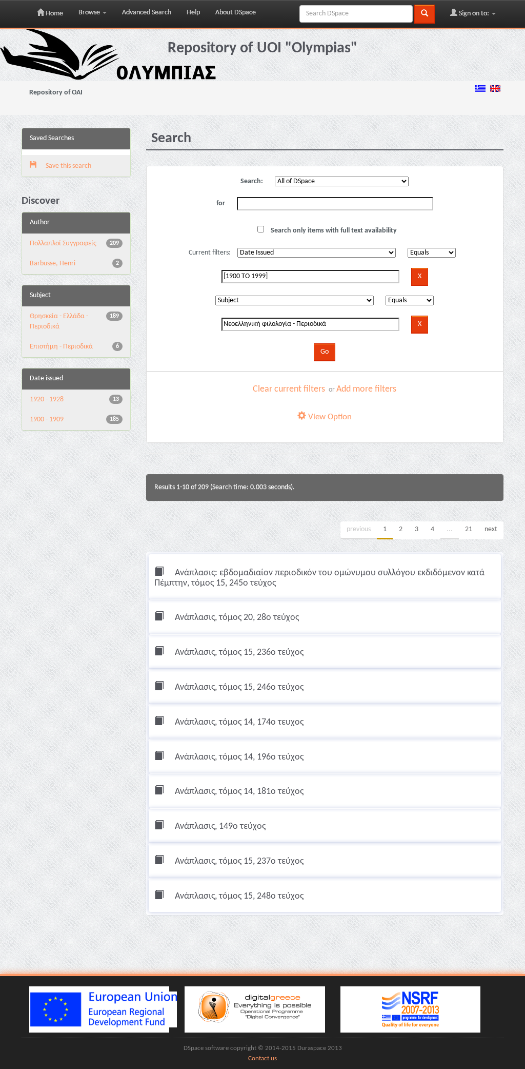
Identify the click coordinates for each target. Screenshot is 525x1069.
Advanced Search (146, 12)
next (490, 529)
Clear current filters (289, 389)
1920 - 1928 (47, 399)
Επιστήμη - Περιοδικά (61, 347)
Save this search (67, 166)
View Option (329, 417)
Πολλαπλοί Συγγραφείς (63, 243)
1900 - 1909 (47, 419)
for (220, 203)
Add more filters (366, 389)
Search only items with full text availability (333, 231)
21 (468, 529)
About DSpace (235, 12)
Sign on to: (474, 13)
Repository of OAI (56, 92)
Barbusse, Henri (52, 263)
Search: (251, 181)
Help (193, 12)
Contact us (262, 1059)
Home (53, 13)
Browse (90, 12)
